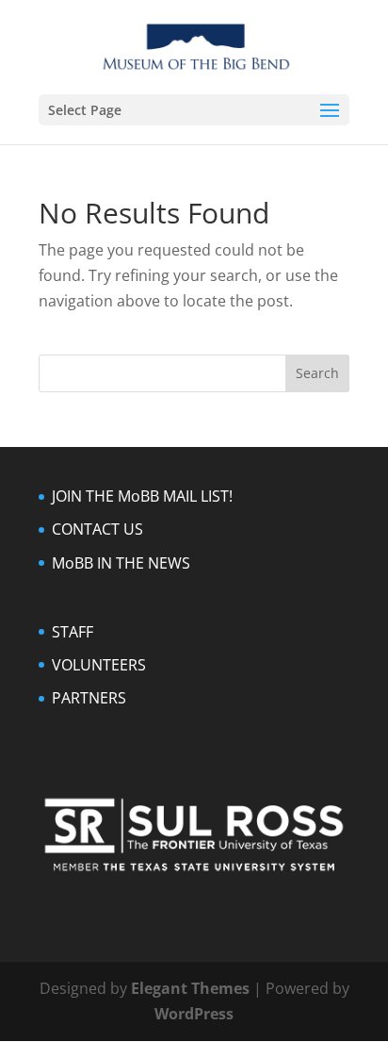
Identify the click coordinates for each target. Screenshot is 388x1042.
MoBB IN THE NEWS (121, 563)
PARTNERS (89, 697)
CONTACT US (97, 529)
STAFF (72, 631)
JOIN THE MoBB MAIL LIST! (142, 496)
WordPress (194, 1013)
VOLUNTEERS (99, 664)
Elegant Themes (190, 988)
